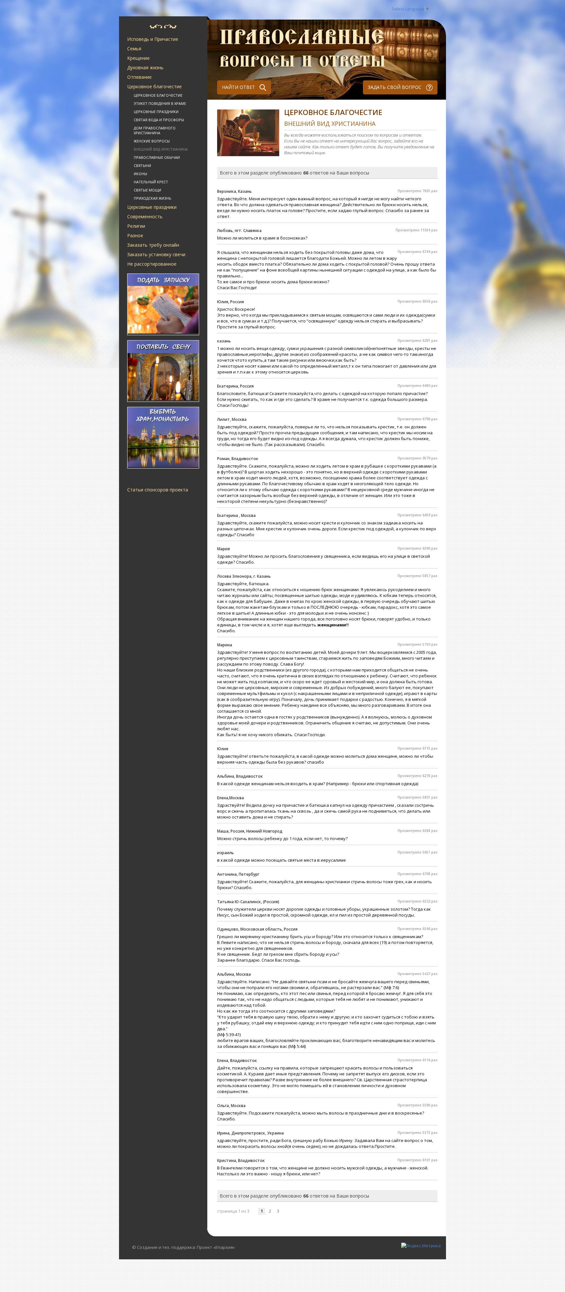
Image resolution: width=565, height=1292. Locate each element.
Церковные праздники (156, 111)
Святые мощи (147, 190)
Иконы (140, 173)
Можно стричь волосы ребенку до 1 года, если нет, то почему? (282, 838)
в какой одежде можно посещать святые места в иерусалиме (281, 860)
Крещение (138, 58)
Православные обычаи (157, 157)
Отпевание (139, 77)
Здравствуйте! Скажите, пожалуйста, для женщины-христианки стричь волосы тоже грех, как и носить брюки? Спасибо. (324, 884)
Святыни (142, 165)
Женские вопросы (152, 141)
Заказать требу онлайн (153, 245)
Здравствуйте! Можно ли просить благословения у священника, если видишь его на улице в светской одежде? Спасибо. (323, 559)
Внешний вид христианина (161, 149)
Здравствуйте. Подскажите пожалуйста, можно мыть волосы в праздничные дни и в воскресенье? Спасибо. (320, 1116)
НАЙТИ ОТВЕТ (239, 87)
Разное (135, 235)
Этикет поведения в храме (160, 103)
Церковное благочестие (154, 86)
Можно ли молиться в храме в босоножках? (262, 238)
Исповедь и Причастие (152, 39)
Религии (136, 226)
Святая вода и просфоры (159, 119)
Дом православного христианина (155, 130)
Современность (145, 216)
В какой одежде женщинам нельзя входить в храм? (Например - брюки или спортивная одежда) (317, 784)
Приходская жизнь (152, 198)
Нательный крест (151, 181)
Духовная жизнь (145, 67)
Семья (134, 48)
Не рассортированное (152, 264)
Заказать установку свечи (156, 254)
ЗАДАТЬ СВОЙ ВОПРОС (395, 87)
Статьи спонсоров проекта (157, 490)
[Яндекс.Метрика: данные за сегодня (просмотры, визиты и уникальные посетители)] (421, 1246)
